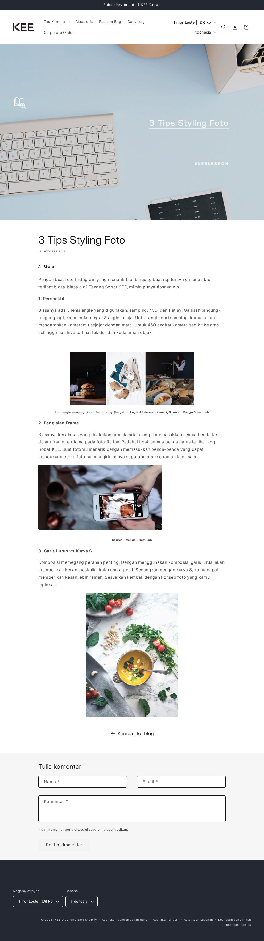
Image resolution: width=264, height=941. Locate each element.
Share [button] (49, 266)
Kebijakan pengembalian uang (125, 919)
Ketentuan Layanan (198, 919)
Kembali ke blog (136, 733)
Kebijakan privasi (166, 919)
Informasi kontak (238, 925)
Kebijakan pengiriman (234, 919)
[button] (56, 21)
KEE (58, 919)
